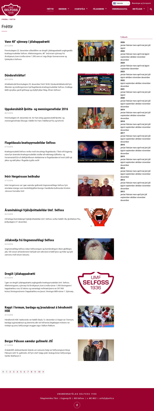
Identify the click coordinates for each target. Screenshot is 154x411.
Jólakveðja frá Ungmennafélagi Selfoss (29, 240)
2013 (122, 180)
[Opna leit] (151, 9)
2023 (122, 71)
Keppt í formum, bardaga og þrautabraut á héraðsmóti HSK (38, 309)
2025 (122, 51)
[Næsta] (43, 372)
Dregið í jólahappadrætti (20, 274)
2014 (122, 168)
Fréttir (12, 19)
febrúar (129, 45)
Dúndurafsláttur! (15, 75)
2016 (122, 145)
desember (124, 60)
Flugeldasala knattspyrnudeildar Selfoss (30, 143)
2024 (122, 63)
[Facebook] (77, 405)
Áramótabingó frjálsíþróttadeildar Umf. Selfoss (34, 210)
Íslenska (119, 3)
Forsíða (5, 19)
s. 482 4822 (91, 398)
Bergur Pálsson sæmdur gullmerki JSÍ (29, 341)
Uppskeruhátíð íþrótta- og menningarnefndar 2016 (36, 109)
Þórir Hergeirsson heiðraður (22, 176)
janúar (123, 45)
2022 (122, 80)
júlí (149, 45)
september (125, 57)
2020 (122, 98)
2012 (122, 191)
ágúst (122, 48)
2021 (122, 89)
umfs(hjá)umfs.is (106, 398)
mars (135, 45)
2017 (122, 133)
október (133, 57)
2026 (122, 42)
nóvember (141, 57)
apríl (139, 45)
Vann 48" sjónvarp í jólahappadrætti (27, 41)
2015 (122, 156)
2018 (122, 121)
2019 (122, 109)
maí (143, 45)
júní (146, 45)
